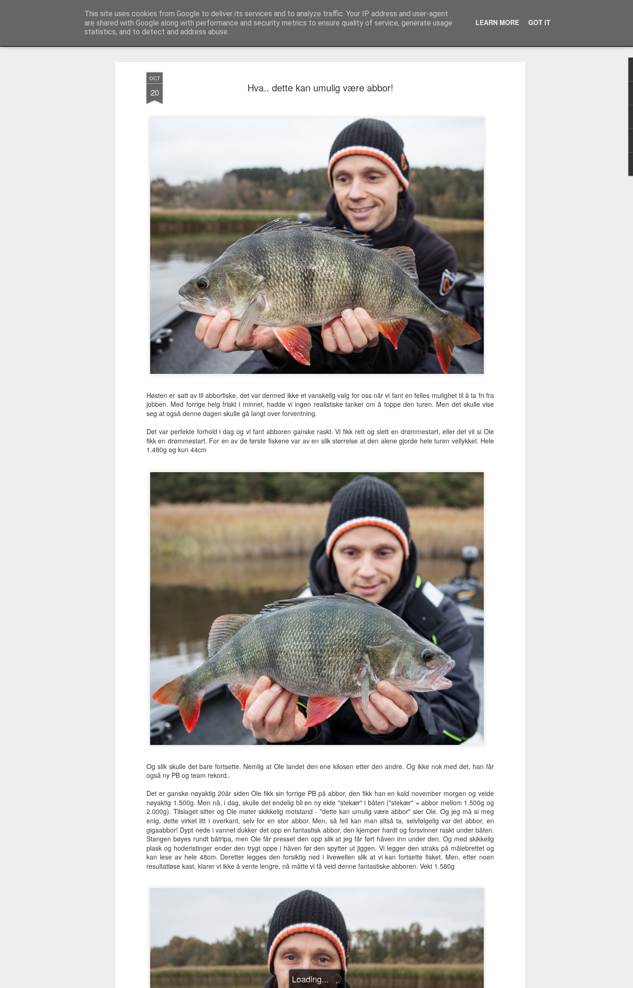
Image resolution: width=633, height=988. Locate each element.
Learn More (497, 22)
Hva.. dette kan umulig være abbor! (320, 87)
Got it (539, 22)
